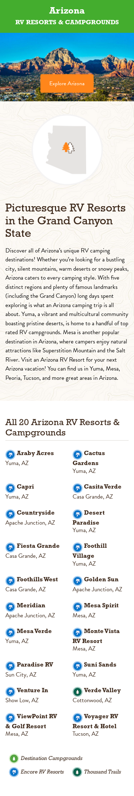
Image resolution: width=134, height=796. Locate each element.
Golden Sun (101, 580)
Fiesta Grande (38, 546)
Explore (67, 83)
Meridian (31, 606)
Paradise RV (35, 665)
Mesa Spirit (101, 606)
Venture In (32, 691)
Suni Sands (100, 665)
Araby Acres (35, 453)
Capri (25, 487)
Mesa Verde (34, 631)
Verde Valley (102, 691)
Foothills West (37, 580)
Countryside (36, 513)
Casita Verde (102, 487)
